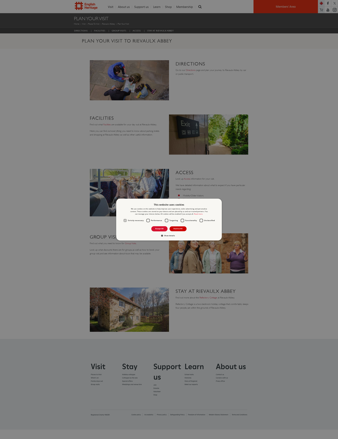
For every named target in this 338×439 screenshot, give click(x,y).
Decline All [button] (177, 229)
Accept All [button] (159, 229)
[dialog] (169, 219)
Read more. (198, 214)
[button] (169, 235)
